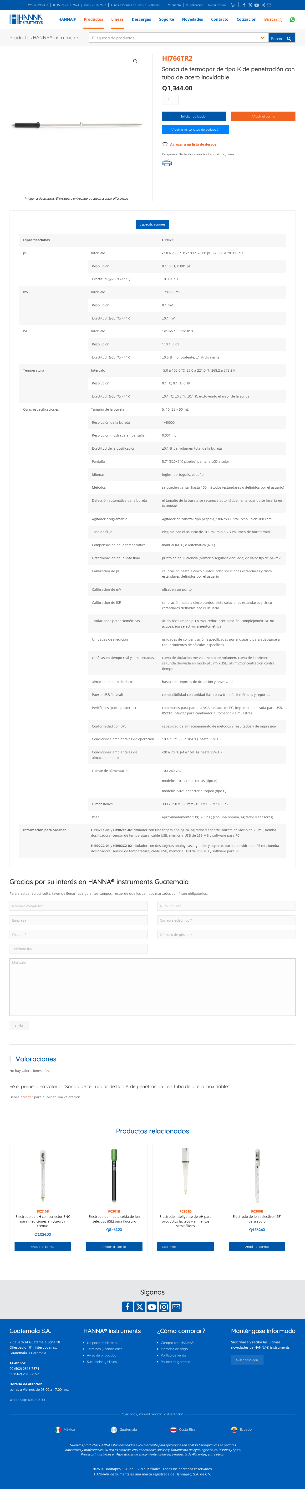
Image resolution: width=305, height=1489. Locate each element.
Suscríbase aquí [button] (247, 1360)
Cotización (247, 19)
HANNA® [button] (67, 19)
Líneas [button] (117, 19)
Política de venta (173, 1355)
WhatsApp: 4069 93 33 (27, 1399)
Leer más (169, 1246)
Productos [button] (93, 19)
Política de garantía (175, 1362)
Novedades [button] (192, 19)
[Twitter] (139, 1307)
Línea (230, 154)
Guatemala (128, 1429)
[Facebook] (127, 1307)
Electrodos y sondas (192, 154)
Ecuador (246, 1429)
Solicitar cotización (194, 116)
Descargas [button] (141, 19)
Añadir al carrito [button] (43, 1246)
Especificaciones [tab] (153, 224)
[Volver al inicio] (26, 19)
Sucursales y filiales (102, 1362)
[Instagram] (164, 1307)
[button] (273, 19)
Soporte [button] (166, 19)
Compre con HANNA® (177, 1343)
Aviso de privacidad (101, 1355)
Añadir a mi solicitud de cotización (195, 129)
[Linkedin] (244, 5)
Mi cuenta (174, 5)
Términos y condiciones (104, 1349)
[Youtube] (152, 1307)
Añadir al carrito (263, 116)
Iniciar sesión (217, 5)
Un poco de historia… (102, 1343)
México (69, 1429)
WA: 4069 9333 (38, 5)
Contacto (220, 19)
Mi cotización (194, 5)
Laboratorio (216, 154)
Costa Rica (187, 1429)
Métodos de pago (174, 1349)
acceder (26, 1097)
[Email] (176, 1307)
